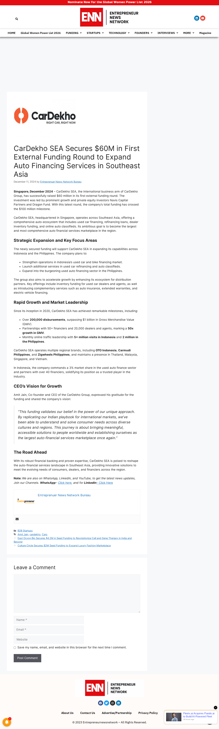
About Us (67, 713)
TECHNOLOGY (117, 33)
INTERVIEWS (166, 33)
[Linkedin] (196, 18)
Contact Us (87, 713)
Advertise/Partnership (117, 713)
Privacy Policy (148, 713)
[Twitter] (106, 703)
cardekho (35, 534)
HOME (12, 33)
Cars (44, 534)
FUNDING (72, 33)
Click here (65, 482)
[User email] (17, 519)
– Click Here (104, 482)
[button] (73, 33)
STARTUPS (93, 33)
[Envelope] (202, 18)
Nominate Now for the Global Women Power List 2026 (109, 2)
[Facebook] (100, 703)
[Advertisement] (109, 63)
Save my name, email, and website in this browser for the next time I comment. (72, 647)
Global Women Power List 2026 (41, 33)
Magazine (205, 33)
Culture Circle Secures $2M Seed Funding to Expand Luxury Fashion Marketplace (64, 545)
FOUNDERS (142, 33)
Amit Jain (23, 534)
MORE (187, 33)
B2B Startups (25, 530)
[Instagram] (112, 703)
